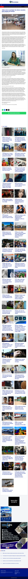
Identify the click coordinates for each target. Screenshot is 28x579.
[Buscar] (3, 5)
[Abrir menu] (1, 5)
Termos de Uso (16, 572)
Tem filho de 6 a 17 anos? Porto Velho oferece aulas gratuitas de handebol (12, 558)
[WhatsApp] (2, 110)
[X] (6, 110)
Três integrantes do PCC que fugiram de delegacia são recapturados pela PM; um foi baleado (14, 555)
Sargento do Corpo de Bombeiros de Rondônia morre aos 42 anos (11, 563)
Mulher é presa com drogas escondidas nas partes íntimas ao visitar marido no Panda (13, 553)
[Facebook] (4, 110)
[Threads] (8, 110)
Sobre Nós (16, 573)
